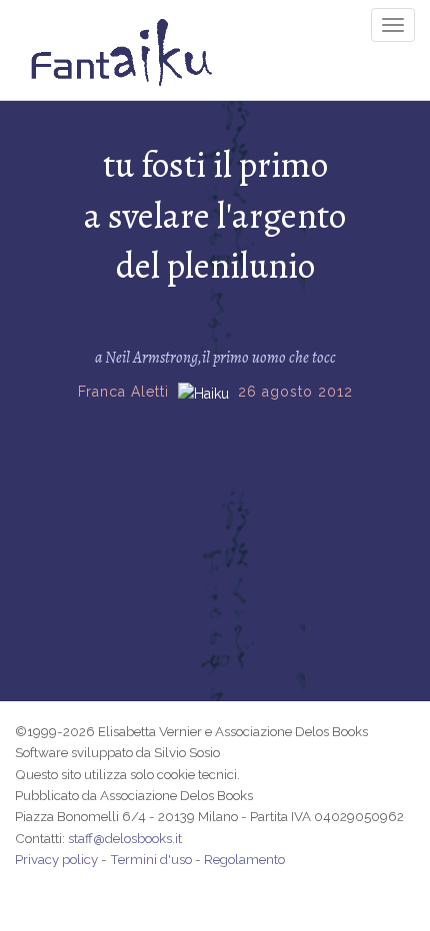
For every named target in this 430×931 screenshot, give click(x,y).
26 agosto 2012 (295, 392)
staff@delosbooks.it (125, 838)
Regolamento (244, 859)
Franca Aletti (123, 392)
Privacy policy (56, 859)
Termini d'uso (151, 859)
